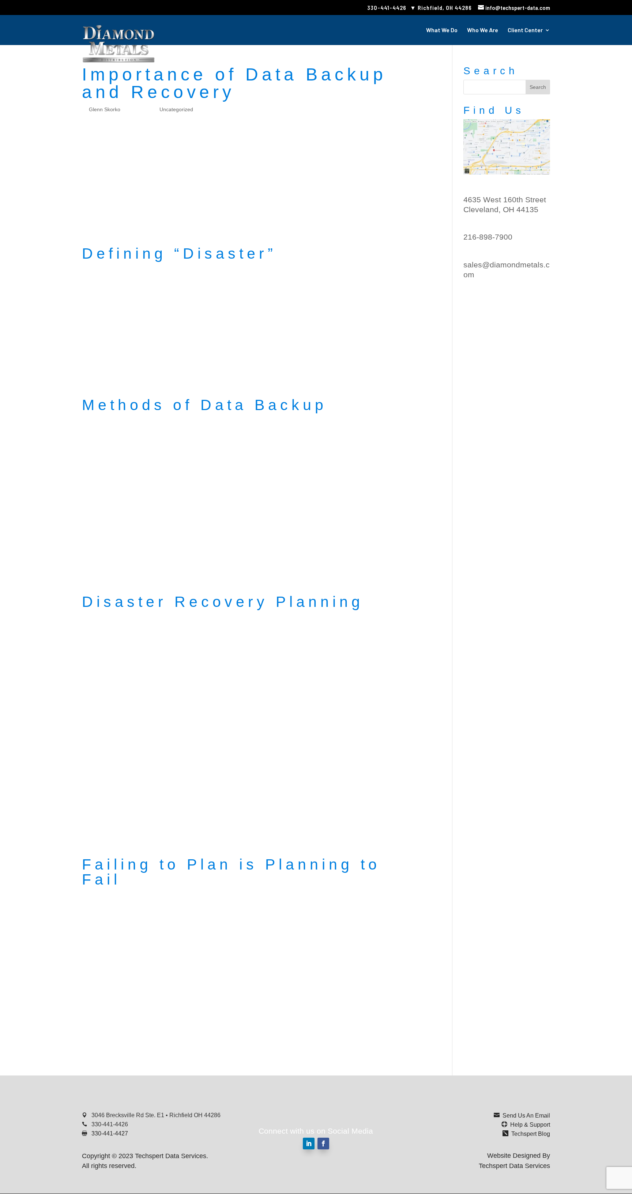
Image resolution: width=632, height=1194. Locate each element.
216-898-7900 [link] (487, 237)
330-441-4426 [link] (387, 7)
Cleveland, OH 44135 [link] (500, 209)
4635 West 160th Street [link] (504, 199)
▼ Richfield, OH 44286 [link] (441, 7)
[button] (538, 87)
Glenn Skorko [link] (104, 109)
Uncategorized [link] (176, 109)
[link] (514, 7)
